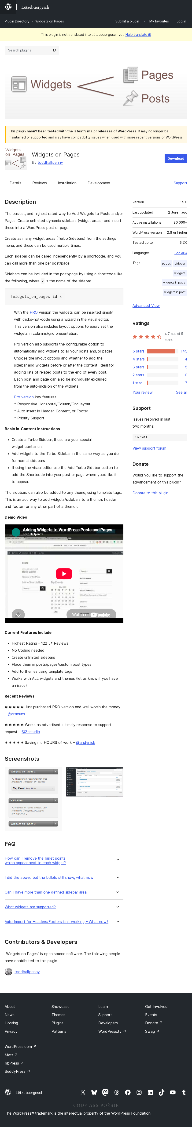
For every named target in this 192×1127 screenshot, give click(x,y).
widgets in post (174, 292)
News (10, 1014)
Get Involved (156, 1006)
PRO (34, 312)
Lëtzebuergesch (29, 1092)
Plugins (57, 1023)
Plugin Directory (17, 21)
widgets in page (174, 282)
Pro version (24, 397)
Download (176, 158)
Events (151, 1014)
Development (99, 183)
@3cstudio (31, 731)
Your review (143, 392)
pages (166, 263)
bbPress (14, 1063)
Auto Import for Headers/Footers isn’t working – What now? (56, 922)
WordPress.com (21, 1046)
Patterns (59, 1031)
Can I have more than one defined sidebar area (46, 892)
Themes (58, 1014)
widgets (179, 273)
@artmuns (16, 714)
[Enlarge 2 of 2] (117, 773)
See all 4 (180, 253)
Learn (103, 1006)
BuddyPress (17, 1071)
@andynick (85, 742)
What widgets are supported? (30, 907)
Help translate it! (138, 34)
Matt (11, 1055)
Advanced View (146, 305)
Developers (108, 1023)
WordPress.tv (112, 1031)
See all (181, 392)
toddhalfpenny (50, 162)
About (10, 1006)
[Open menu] (184, 7)
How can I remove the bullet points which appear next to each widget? (35, 860)
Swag (152, 1031)
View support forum (149, 448)
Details (15, 183)
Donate (154, 1023)
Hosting (11, 1023)
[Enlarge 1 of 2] (56, 773)
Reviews (39, 183)
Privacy (11, 1031)
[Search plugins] (54, 50)
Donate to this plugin (150, 493)
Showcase (61, 1006)
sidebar (180, 263)
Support (180, 183)
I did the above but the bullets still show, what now (49, 877)
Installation (67, 183)
